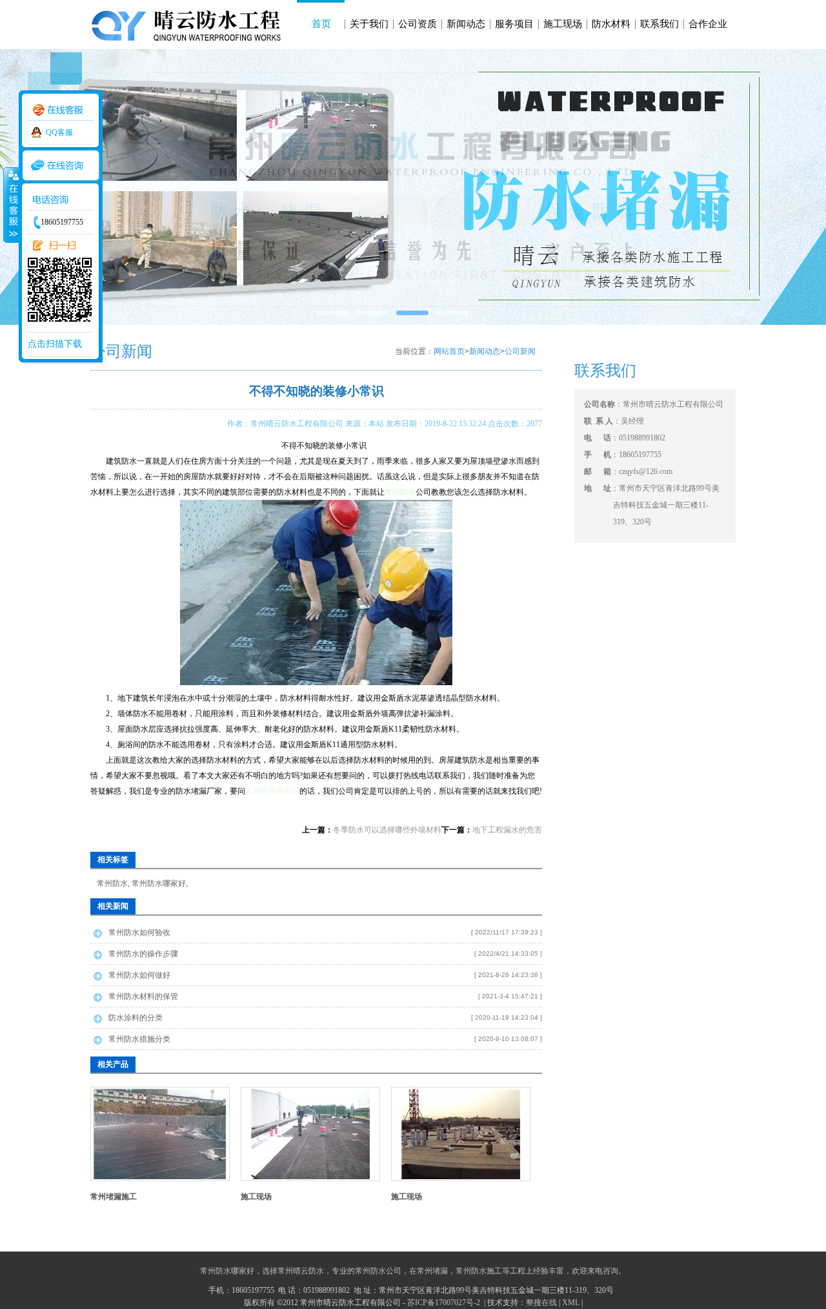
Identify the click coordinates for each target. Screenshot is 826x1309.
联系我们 (659, 24)
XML (570, 1302)
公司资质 (417, 24)
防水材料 (611, 24)
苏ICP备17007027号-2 (444, 1302)
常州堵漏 (432, 1270)
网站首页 (449, 351)
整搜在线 (541, 1302)
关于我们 (369, 24)
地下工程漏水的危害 (507, 829)
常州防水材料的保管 (143, 996)
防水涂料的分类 (135, 1017)
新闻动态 (466, 24)
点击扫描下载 (55, 344)
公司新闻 (520, 351)
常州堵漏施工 (113, 1196)
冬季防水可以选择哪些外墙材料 (387, 829)
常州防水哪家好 (272, 791)
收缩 (11, 205)
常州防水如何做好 (139, 975)
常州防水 (112, 883)
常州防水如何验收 (139, 932)
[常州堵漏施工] (160, 1176)
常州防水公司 (378, 1270)
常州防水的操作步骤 (143, 953)
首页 (321, 24)
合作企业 (708, 24)
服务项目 (514, 24)
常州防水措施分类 (139, 1039)
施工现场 (562, 24)
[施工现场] (310, 1176)
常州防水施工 (479, 1270)
